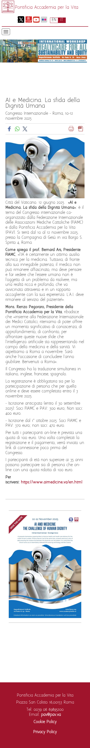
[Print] (71, 128)
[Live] (28, 19)
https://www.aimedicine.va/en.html (51, 482)
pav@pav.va (51, 715)
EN (54, 20)
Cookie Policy (45, 722)
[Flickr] (43, 19)
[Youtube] (36, 19)
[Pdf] (81, 128)
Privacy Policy (45, 732)
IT (61, 20)
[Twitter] (20, 19)
